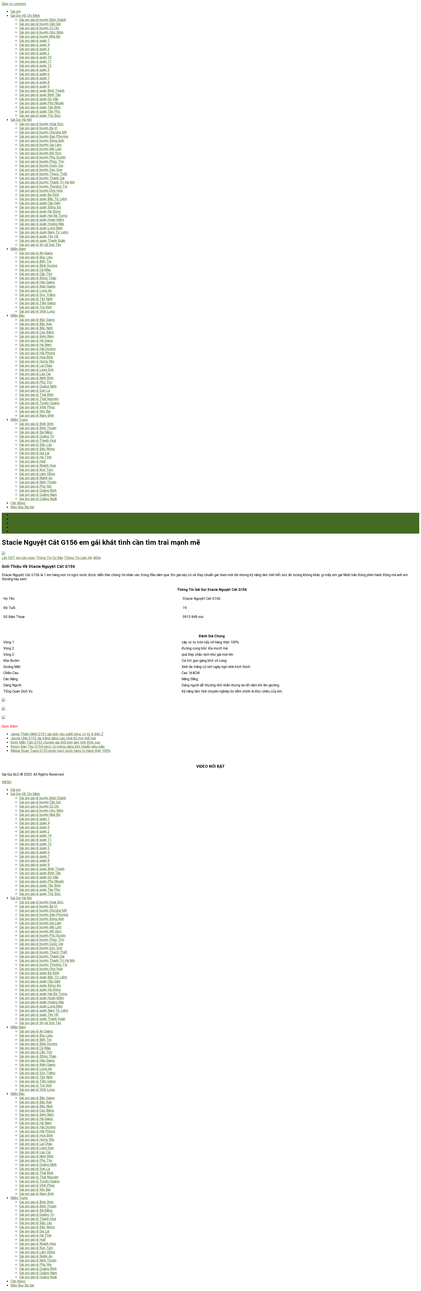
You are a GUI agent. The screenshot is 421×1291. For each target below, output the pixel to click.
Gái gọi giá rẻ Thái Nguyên (39, 399)
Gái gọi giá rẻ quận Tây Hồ (39, 236)
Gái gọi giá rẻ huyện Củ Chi (39, 28)
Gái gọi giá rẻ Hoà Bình (36, 357)
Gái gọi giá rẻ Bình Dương (38, 266)
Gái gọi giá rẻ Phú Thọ (35, 382)
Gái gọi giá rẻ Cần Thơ (35, 274)
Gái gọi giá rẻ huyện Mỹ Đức (40, 153)
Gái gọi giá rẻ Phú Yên (35, 486)
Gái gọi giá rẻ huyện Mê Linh (40, 149)
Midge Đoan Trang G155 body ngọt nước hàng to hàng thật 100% (61, 751)
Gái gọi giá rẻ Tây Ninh (36, 299)
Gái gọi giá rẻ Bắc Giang (37, 320)
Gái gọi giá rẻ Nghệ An (35, 478)
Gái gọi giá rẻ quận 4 (34, 45)
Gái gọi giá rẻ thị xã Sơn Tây (40, 245)
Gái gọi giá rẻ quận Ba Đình (39, 195)
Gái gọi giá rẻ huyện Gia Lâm (40, 145)
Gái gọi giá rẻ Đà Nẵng (35, 432)
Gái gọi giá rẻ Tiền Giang (37, 303)
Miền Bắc (18, 315)
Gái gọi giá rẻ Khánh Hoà (37, 465)
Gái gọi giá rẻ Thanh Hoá (37, 440)
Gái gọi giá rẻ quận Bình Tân (40, 95)
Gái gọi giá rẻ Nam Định (36, 415)
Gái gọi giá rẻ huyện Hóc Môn (41, 32)
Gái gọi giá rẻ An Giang (36, 253)
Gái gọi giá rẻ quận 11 (35, 61)
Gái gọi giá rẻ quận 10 (35, 57)
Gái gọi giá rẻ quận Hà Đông (40, 211)
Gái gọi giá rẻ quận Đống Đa (40, 207)
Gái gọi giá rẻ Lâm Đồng (37, 474)
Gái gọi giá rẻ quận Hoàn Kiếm (41, 220)
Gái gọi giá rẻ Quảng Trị (36, 436)
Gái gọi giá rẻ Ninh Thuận (37, 482)
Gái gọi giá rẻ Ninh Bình (36, 378)
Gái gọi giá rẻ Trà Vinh (35, 307)
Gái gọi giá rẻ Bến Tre (35, 261)
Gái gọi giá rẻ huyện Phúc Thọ (41, 161)
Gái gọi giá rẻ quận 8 (34, 82)
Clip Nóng (18, 503)
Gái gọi (16, 11)
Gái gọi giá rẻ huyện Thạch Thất (43, 174)
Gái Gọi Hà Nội (21, 120)
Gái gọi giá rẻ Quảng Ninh (38, 386)
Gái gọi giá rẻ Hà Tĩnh (35, 457)
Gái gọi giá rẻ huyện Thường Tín (43, 186)
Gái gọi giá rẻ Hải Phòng (37, 353)
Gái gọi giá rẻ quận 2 (34, 53)
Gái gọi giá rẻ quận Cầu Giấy (40, 203)
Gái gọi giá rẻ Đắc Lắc (35, 445)
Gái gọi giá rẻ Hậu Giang (37, 282)
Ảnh (97, 558)
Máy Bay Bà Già (22, 507)
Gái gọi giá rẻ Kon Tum (36, 470)
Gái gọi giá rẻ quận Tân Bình (40, 107)
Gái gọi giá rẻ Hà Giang (36, 340)
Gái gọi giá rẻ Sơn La (34, 390)
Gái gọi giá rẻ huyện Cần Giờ (40, 24)
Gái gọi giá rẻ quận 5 (34, 70)
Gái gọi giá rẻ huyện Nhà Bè (39, 36)
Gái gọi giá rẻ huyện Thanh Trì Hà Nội (47, 182)
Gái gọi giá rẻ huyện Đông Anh (41, 141)
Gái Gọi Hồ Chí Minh (25, 16)
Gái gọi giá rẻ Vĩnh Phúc (37, 407)
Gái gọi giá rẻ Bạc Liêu (36, 257)
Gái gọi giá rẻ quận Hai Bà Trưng (43, 216)
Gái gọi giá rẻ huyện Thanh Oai (41, 178)
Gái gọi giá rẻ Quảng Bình (38, 490)
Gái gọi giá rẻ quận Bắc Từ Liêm (43, 199)
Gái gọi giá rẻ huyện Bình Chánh (42, 20)
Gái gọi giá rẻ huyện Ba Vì (38, 128)
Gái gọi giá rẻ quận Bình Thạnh (41, 91)
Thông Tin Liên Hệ (78, 558)
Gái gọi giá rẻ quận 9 (34, 86)
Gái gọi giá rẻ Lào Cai (35, 374)
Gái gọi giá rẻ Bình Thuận (37, 428)
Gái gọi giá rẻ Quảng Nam (38, 495)
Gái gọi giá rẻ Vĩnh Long (37, 311)
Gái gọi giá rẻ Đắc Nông (37, 449)
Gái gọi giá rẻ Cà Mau (35, 270)
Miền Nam (18, 249)
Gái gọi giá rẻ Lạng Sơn (36, 370)
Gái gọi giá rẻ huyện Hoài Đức (41, 124)
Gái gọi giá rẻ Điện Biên (36, 336)
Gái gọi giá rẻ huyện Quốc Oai (41, 166)
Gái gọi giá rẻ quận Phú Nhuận (41, 103)
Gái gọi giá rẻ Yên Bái (34, 411)
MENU (6, 782)
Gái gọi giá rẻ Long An (35, 290)
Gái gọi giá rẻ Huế (32, 461)
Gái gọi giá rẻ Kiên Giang (37, 286)
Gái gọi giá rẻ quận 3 (34, 49)
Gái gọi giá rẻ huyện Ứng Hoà (40, 191)
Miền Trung (19, 420)
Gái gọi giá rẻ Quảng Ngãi (38, 499)
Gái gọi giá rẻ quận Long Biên (41, 228)
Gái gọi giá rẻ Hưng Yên (36, 361)
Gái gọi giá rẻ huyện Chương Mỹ (43, 132)
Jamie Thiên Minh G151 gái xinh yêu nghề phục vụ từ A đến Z (57, 734)
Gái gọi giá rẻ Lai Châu (35, 365)
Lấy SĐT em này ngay (18, 558)
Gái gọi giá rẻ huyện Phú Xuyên (42, 157)
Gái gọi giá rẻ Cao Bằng (36, 332)
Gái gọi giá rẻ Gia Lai (34, 453)
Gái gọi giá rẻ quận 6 (34, 74)
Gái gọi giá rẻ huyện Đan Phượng (43, 136)
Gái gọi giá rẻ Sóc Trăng (37, 295)
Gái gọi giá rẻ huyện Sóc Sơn (40, 170)
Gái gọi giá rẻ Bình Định (36, 424)
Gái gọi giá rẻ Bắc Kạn (35, 324)
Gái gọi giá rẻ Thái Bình (36, 395)
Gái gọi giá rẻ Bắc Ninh (36, 328)
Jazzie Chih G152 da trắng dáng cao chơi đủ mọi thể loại (53, 738)
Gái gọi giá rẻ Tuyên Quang (39, 403)
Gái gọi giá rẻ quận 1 (34, 41)
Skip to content (14, 4)
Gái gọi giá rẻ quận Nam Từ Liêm (43, 232)
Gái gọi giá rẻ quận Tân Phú (39, 111)
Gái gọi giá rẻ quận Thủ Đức (40, 116)
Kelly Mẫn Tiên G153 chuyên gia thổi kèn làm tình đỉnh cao (55, 742)
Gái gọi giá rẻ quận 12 (35, 66)
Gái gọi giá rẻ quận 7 (34, 78)
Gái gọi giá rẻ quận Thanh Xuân (42, 241)
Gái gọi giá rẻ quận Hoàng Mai (41, 224)
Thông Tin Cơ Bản (49, 558)
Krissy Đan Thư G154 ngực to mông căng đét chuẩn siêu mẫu (58, 746)
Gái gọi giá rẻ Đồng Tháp (37, 278)
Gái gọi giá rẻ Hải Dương (37, 349)
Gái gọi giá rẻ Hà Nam (35, 345)
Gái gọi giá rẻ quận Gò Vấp (39, 99)
